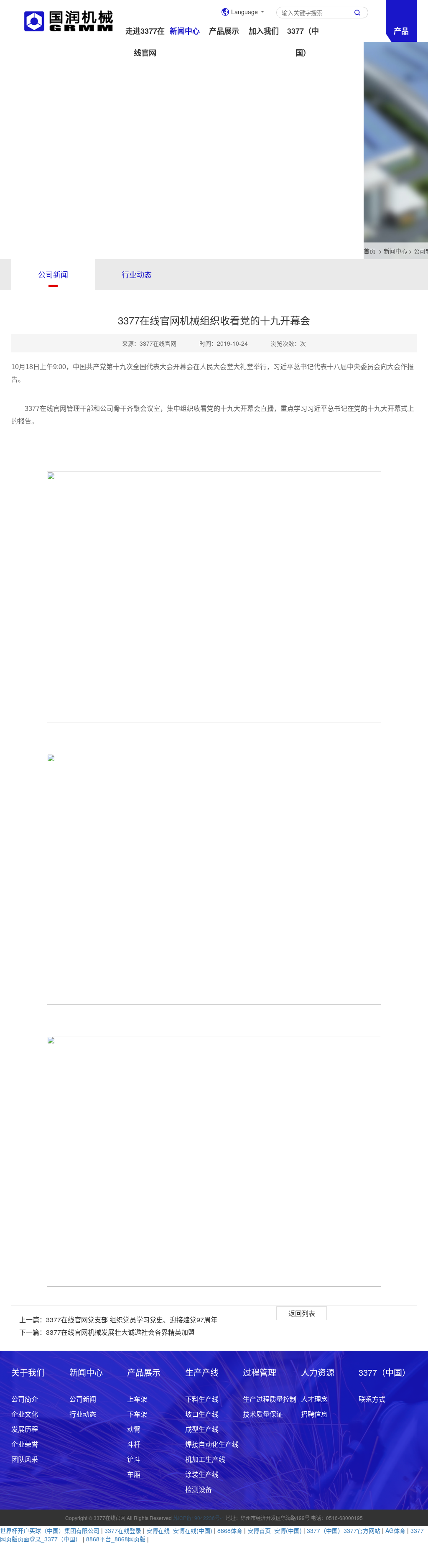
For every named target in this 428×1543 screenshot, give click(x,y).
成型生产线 (202, 1429)
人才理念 (314, 1399)
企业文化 (24, 1414)
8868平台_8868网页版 (115, 1539)
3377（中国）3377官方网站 (343, 1530)
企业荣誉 (24, 1444)
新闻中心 (395, 251)
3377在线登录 (122, 1530)
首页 (369, 251)
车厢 (133, 1474)
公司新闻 (53, 274)
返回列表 (301, 1313)
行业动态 (137, 274)
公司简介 (24, 1399)
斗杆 (133, 1444)
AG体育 (395, 1530)
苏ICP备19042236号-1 (198, 1517)
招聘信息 (314, 1414)
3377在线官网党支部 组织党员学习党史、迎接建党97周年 (131, 1319)
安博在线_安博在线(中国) (179, 1530)
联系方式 (372, 1399)
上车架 (137, 1399)
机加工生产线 (205, 1459)
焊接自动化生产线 (212, 1444)
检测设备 (198, 1489)
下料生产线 (202, 1399)
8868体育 (229, 1530)
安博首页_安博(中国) (274, 1530)
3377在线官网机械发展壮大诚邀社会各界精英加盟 (120, 1332)
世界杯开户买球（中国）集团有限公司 (49, 1530)
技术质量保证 (263, 1414)
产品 (401, 31)
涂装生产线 (202, 1474)
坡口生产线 (202, 1414)
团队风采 (24, 1459)
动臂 (133, 1429)
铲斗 (133, 1459)
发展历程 (24, 1429)
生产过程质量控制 (269, 1399)
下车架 (137, 1414)
